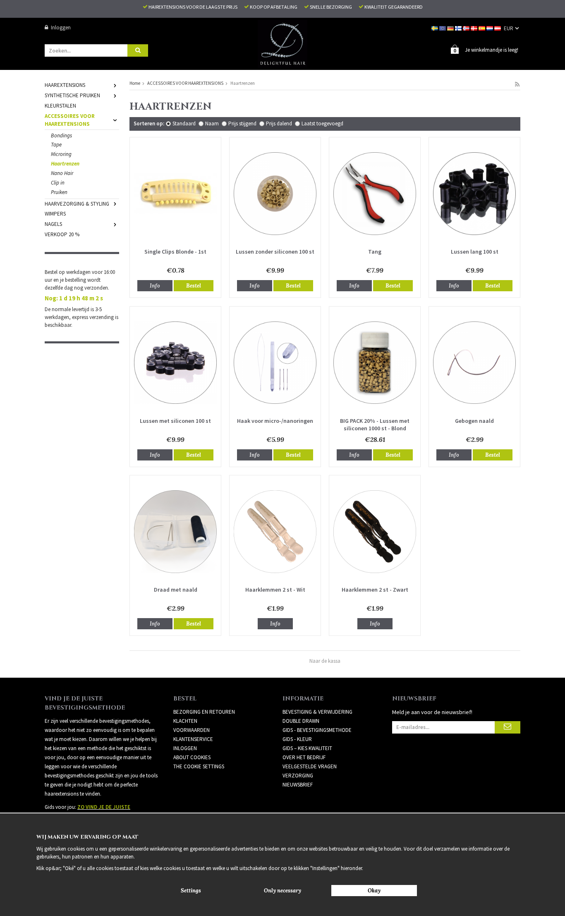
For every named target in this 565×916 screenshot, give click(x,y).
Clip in (58, 182)
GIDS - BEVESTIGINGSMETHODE (317, 730)
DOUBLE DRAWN (300, 720)
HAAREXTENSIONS (65, 85)
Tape (56, 144)
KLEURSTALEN (60, 105)
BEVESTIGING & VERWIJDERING (317, 711)
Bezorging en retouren (204, 711)
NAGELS (53, 224)
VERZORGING (297, 775)
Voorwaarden (191, 730)
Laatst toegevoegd (322, 123)
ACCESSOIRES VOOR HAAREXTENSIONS (70, 120)
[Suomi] (459, 27)
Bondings (61, 135)
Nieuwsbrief (297, 784)
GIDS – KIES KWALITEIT (307, 748)
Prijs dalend (279, 123)
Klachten (185, 720)
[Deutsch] (451, 27)
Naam (212, 123)
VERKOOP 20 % (62, 234)
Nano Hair (62, 173)
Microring (61, 154)
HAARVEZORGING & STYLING (77, 203)
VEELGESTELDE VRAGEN (309, 766)
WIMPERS (55, 213)
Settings (191, 890)
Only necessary (282, 890)
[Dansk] (475, 27)
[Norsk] (467, 27)
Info (155, 285)
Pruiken (59, 192)
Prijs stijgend (242, 123)
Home (134, 83)
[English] (443, 27)
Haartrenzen (65, 163)
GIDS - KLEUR (297, 739)
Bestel (193, 285)
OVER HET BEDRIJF (304, 757)
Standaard (184, 123)
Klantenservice (193, 739)
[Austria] (498, 27)
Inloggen (61, 27)
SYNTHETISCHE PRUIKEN (72, 95)
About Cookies (192, 757)
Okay (374, 890)
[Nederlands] (490, 27)
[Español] (482, 27)
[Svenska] (435, 27)
